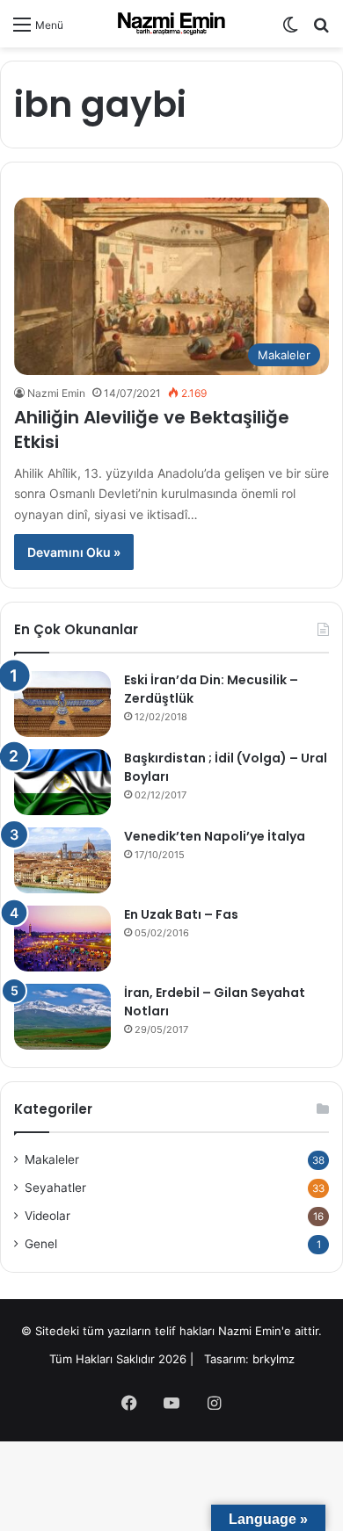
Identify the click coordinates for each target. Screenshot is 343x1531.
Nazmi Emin (56, 393)
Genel (41, 1244)
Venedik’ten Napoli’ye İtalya (214, 836)
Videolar (47, 1216)
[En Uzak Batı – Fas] (62, 938)
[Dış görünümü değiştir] (290, 30)
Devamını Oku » (73, 552)
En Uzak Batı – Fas (181, 914)
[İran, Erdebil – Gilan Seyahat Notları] (62, 1017)
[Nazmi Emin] (171, 23)
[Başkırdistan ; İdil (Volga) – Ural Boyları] (62, 782)
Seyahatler (55, 1188)
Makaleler (52, 1159)
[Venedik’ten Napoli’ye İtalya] (62, 860)
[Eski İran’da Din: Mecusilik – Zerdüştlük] (62, 704)
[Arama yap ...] (321, 30)
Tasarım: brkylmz (249, 1359)
